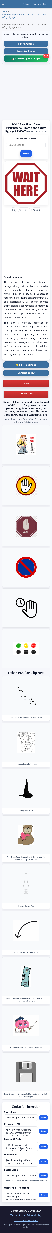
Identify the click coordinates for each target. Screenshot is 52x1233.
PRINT (26, 383)
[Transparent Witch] (26, 788)
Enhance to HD (26, 372)
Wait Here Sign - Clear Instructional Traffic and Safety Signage (24, 16)
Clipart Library (18, 1210)
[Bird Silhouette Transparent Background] (26, 695)
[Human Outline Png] (26, 884)
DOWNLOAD (26, 393)
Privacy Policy (34, 1215)
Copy (43, 1117)
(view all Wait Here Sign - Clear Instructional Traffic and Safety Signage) (26, 420)
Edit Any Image (26, 43)
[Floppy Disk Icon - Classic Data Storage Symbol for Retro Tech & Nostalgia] (26, 1072)
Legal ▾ (46, 4)
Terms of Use (17, 1215)
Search (26, 154)
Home (4, 11)
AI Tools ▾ (27, 4)
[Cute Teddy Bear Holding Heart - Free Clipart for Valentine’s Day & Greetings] (26, 835)
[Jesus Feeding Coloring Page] (26, 742)
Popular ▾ (37, 4)
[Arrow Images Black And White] (26, 930)
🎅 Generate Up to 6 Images (30, 57)
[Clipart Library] (3, 4)
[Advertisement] (26, 92)
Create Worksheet (26, 51)
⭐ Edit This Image (26, 364)
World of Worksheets (26, 1220)
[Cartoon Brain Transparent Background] (26, 1025)
